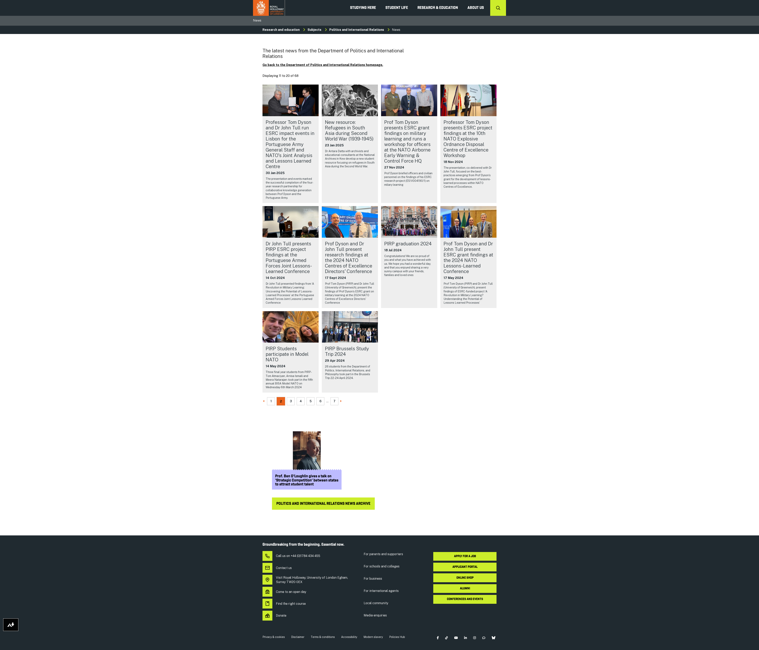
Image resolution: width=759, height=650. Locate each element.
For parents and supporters (383, 554)
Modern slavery (373, 637)
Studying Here (363, 8)
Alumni (465, 588)
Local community (376, 603)
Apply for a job (465, 556)
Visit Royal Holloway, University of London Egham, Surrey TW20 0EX (312, 580)
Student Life (396, 8)
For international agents (381, 591)
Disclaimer (297, 637)
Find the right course (291, 604)
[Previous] (264, 401)
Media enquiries (375, 615)
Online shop (465, 577)
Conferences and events (465, 599)
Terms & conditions (323, 637)
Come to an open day (291, 592)
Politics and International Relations (356, 30)
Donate (281, 615)
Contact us (284, 568)
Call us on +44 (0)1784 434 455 (298, 556)
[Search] (498, 8)
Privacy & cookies (273, 637)
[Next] (341, 401)
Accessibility (349, 637)
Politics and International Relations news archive (323, 504)
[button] (437, 638)
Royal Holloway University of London (269, 8)
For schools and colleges (381, 566)
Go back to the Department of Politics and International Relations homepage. (322, 65)
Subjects (314, 30)
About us (475, 8)
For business (373, 578)
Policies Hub (397, 637)
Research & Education (437, 8)
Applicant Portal (465, 567)
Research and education (281, 30)
